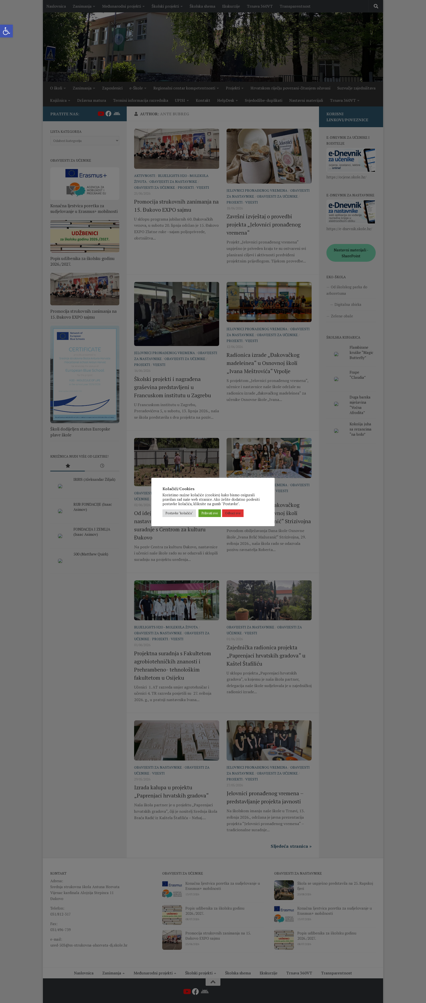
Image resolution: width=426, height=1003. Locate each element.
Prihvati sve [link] (209, 513)
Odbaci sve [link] (233, 513)
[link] (6, 31)
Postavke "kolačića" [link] (179, 513)
